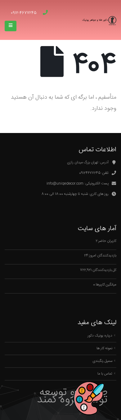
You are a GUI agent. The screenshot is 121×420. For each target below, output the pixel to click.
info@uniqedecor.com (65, 183)
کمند (47, 400)
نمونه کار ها (104, 348)
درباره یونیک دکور (99, 336)
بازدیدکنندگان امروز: (102, 256)
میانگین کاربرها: (105, 285)
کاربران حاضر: (106, 241)
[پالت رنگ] (115, 212)
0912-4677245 (24, 13)
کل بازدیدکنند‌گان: (104, 270)
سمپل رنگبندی (102, 361)
